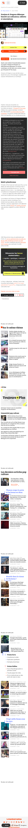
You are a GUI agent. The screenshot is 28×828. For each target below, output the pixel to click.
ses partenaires (7, 160)
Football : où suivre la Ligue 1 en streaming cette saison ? (18, 693)
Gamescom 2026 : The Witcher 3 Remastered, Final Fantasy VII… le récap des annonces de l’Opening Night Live (18, 506)
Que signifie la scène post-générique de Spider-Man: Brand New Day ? (12, 432)
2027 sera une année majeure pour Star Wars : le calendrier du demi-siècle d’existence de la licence (18, 712)
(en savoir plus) (12, 151)
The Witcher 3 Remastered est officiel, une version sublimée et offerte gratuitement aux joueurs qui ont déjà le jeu (17, 515)
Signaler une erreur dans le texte (10, 291)
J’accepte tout (15, 172)
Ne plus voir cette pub (7, 324)
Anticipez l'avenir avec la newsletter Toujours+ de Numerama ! (11, 408)
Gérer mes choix (14, 175)
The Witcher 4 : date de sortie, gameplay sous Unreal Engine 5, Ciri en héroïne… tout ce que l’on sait (18, 569)
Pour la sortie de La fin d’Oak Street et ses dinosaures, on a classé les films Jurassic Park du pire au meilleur (13, 423)
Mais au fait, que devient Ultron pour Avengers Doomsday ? (17, 602)
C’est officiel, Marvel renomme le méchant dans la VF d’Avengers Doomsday (18, 703)
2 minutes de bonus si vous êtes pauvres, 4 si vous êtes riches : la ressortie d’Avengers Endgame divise (18, 497)
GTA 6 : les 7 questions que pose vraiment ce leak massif (18, 752)
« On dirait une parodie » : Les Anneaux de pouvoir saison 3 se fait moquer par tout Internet (18, 593)
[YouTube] (4, 822)
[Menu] (8, 3)
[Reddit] (16, 822)
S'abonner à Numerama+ (12, 273)
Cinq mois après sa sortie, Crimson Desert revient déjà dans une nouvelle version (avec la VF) (18, 560)
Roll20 (12, 205)
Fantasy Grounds (21, 205)
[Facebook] (14, 822)
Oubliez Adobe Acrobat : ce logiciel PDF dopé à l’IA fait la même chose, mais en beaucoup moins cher (17, 334)
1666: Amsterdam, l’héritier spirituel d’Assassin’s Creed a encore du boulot (18, 524)
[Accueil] (3, 3)
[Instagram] (12, 822)
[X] (9, 822)
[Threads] (24, 822)
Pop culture (6, 10)
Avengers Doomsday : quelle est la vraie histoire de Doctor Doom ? (18, 639)
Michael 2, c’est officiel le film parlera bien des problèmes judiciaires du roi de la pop (18, 735)
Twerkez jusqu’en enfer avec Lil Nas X (18, 348)
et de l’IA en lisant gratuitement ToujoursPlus (12, 284)
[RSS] (19, 822)
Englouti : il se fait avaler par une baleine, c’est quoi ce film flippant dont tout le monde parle (18, 726)
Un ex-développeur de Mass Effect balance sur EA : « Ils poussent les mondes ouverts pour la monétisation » (17, 374)
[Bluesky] (21, 822)
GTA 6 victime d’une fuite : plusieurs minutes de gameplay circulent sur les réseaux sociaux (16, 417)
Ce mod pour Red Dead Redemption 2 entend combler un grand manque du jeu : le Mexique (18, 584)
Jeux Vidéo (15, 10)
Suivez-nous (5, 59)
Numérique (5, 298)
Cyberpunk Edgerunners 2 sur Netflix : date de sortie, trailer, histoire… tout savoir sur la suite (18, 685)
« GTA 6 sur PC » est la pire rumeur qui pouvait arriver (18, 743)
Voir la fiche (14, 484)
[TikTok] (7, 822)
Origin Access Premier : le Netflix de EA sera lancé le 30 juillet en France (17, 365)
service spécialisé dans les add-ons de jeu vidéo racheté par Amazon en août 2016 (13, 240)
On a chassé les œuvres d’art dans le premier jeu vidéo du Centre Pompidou (17, 341)
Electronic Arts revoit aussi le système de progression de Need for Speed (17, 357)
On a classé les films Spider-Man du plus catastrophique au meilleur (13, 428)
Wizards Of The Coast (19, 108)
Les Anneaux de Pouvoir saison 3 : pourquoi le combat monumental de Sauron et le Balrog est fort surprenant (13, 437)
